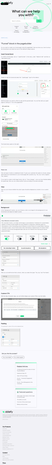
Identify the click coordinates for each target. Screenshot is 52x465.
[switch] (20, 239)
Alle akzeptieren (42, 248)
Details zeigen (44, 243)
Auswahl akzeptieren (26, 248)
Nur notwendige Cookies (9, 248)
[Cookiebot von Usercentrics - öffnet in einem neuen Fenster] (44, 216)
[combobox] (23, 21)
